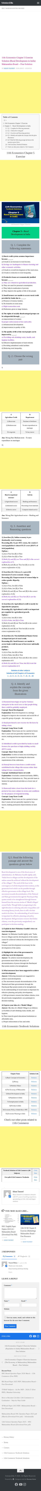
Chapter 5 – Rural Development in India (18, 126)
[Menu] (38, 3)
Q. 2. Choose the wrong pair (15, 131)
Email (24, 1301)
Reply (10, 1272)
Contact (6, 1448)
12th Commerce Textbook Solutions (16, 1458)
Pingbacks (25, 1256)
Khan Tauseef (9, 68)
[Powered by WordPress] (13, 1479)
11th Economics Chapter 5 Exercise (16, 123)
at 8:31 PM (23, 1263)
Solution (34, 1078)
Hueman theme (31, 1479)
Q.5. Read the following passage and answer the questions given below (21, 141)
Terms (6, 1442)
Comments (10, 1256)
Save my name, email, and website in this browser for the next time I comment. (19, 1319)
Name (6, 1301)
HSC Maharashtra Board (13, 8)
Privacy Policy (9, 1437)
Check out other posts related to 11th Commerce (20, 147)
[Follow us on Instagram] (38, 1336)
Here (35, 1173)
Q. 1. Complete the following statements (18, 128)
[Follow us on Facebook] (30, 1336)
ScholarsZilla (7, 3)
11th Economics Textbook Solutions (17, 144)
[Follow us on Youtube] (34, 1336)
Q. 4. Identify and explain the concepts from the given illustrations (22, 136)
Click (35, 1170)
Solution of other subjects (20, 670)
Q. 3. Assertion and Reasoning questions (19, 133)
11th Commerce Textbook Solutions (16, 1453)
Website (6, 1309)
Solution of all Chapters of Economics (20, 673)
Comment (8, 1285)
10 (32, 676)
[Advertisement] (20, 34)
